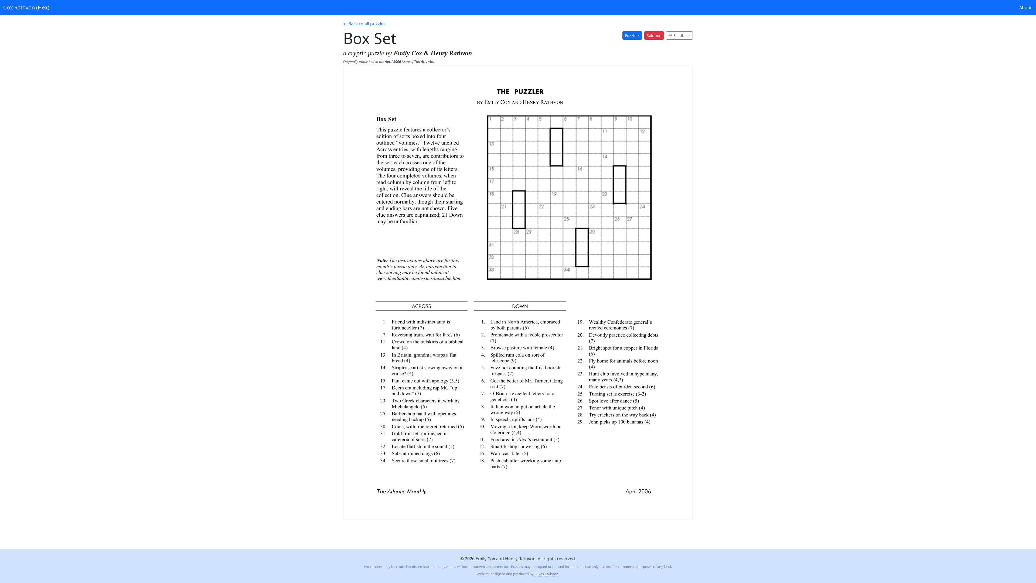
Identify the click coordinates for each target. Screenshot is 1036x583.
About (1025, 8)
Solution (654, 35)
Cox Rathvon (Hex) (26, 7)
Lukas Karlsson (546, 573)
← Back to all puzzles (364, 24)
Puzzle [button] (630, 35)
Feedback (681, 35)
